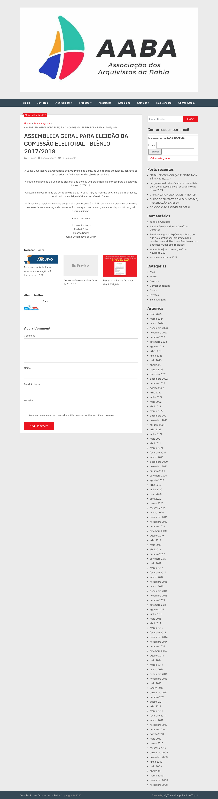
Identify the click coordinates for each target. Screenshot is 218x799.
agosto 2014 (157, 655)
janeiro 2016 (157, 586)
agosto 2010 (157, 734)
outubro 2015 (157, 600)
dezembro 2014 (159, 637)
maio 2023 (156, 360)
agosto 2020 (157, 480)
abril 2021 (155, 443)
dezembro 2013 (159, 674)
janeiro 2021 (156, 457)
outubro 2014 (157, 646)
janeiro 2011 (156, 720)
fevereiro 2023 (158, 374)
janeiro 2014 (157, 669)
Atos (152, 271)
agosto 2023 (157, 346)
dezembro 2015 (159, 590)
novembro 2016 (158, 581)
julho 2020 (155, 484)
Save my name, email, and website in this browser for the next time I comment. (72, 415)
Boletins (154, 281)
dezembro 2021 (158, 415)
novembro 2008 (159, 784)
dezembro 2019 (159, 517)
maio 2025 (156, 314)
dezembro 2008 (159, 780)
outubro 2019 (157, 526)
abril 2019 (155, 549)
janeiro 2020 (157, 512)
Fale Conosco (164, 103)
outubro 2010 (157, 729)
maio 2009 (156, 766)
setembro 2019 (158, 530)
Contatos (42, 103)
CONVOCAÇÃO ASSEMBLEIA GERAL (170, 207)
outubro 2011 (157, 697)
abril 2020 (155, 498)
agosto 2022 (157, 387)
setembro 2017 (158, 558)
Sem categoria (42, 123)
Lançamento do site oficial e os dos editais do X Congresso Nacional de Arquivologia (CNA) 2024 (173, 186)
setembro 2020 (158, 475)
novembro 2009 (159, 757)
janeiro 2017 (156, 577)
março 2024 (156, 318)
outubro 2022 (157, 383)
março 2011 (156, 710)
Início (26, 103)
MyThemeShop (172, 795)
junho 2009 (156, 761)
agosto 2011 (157, 701)
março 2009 (157, 775)
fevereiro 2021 (158, 452)
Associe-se (124, 103)
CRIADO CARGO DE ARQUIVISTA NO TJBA (173, 194)
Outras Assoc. (186, 103)
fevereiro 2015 (158, 632)
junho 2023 (156, 355)
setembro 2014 (158, 650)
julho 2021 (155, 429)
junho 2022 (156, 397)
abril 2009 (155, 770)
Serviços (142, 103)
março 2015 (156, 627)
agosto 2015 (157, 609)
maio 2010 (155, 738)
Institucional (62, 103)
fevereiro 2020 (158, 507)
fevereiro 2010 (158, 747)
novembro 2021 (158, 420)
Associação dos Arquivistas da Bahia (40, 795)
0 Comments (69, 158)
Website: (29, 400)
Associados (104, 103)
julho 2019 (155, 540)
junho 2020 (156, 489)
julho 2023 (155, 351)
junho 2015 (156, 614)
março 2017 (156, 567)
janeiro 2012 (156, 687)
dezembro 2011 (158, 692)
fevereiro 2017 (158, 572)
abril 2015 (155, 623)
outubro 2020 (157, 470)
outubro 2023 (157, 337)
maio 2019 (155, 544)
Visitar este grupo (160, 158)
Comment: (29, 335)
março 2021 (156, 447)
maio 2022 (155, 401)
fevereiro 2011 (158, 715)
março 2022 (156, 410)
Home (27, 123)
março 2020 (156, 503)
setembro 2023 (158, 341)
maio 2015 (155, 618)
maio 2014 (155, 660)
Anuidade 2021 (158, 252)
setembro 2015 (158, 604)
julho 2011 (155, 706)
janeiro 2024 (157, 323)
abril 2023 (155, 364)
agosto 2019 (157, 535)
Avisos (153, 276)
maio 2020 (156, 494)
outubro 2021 (157, 424)
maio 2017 (155, 563)
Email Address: (32, 384)
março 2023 (156, 369)
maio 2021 (155, 438)
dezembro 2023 (159, 327)
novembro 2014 (158, 641)
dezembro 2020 (159, 461)
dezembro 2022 (159, 378)
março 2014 (156, 664)
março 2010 (156, 743)
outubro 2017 (157, 554)
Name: (27, 367)
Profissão (84, 103)
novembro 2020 (159, 466)
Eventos (154, 294)
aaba (33, 158)
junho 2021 (156, 434)
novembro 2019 (158, 521)
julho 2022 (155, 392)
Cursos (154, 290)
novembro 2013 (158, 678)
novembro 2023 (159, 332)
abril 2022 (155, 406)
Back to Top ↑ (190, 795)
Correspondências (160, 285)
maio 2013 (155, 683)
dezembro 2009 (159, 752)
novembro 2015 (158, 595)
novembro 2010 (158, 724)
